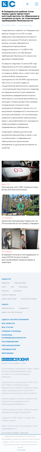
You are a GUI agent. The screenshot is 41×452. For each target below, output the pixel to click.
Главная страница (11, 331)
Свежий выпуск (8, 308)
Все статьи (7, 327)
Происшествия (25, 25)
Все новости (8, 323)
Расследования (10, 342)
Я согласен (21, 450)
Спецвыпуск (24, 308)
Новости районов (9, 295)
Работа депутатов (9, 299)
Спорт (4, 287)
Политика (17, 291)
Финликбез (7, 353)
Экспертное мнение (29, 299)
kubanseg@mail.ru (9, 429)
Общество (6, 283)
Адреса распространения (12, 312)
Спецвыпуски (9, 349)
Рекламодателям (11, 345)
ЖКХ (12, 287)
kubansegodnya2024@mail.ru (13, 404)
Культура (5, 291)
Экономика (23, 287)
